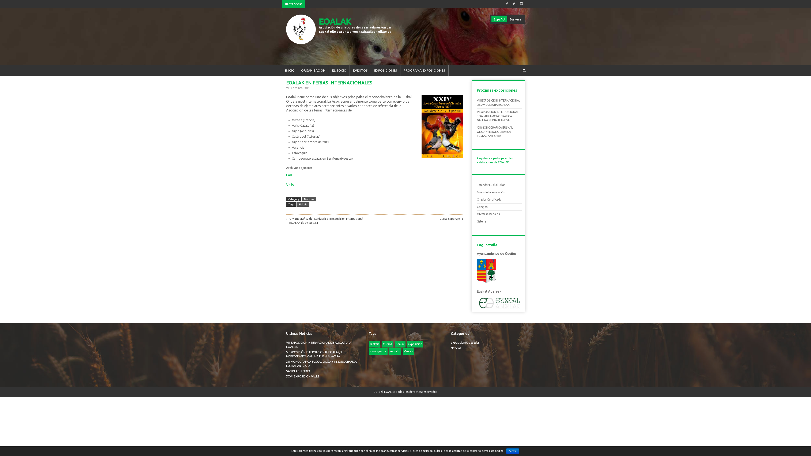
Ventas (408, 351)
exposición (415, 344)
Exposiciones (385, 70)
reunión (395, 351)
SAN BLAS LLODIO (298, 371)
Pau (289, 175)
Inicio (290, 70)
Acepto (513, 451)
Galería (481, 221)
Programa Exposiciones (424, 70)
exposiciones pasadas (465, 342)
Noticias (309, 199)
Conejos (482, 207)
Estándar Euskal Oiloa (491, 185)
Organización (313, 70)
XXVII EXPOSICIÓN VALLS (302, 376)
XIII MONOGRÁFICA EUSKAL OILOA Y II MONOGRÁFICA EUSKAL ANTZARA (495, 131)
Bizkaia (303, 204)
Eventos (360, 70)
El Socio (339, 70)
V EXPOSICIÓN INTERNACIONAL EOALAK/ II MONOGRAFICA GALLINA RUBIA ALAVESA (497, 116)
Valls (290, 185)
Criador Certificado (489, 199)
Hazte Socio (293, 4)
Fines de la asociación (491, 192)
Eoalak (400, 344)
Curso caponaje (450, 218)
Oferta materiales (488, 214)
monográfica (378, 351)
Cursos (387, 344)
